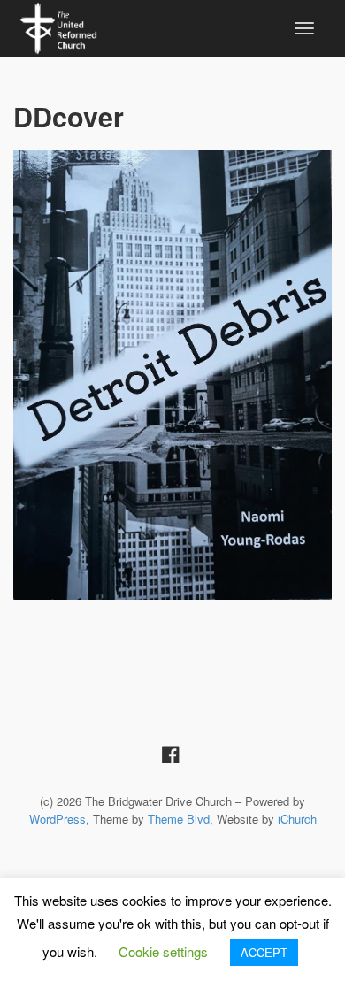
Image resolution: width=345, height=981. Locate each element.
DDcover (68, 116)
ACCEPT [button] (264, 952)
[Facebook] (171, 753)
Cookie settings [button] (163, 951)
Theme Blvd (179, 818)
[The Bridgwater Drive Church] (58, 25)
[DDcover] (172, 375)
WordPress (57, 818)
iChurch (297, 818)
